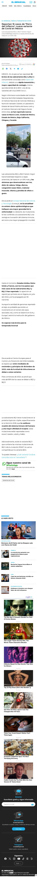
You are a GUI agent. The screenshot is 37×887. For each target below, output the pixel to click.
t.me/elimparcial (18, 846)
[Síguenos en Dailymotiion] (32, 859)
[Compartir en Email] (18, 68)
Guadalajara (27, 6)
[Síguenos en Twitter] (10, 859)
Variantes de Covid (24, 21)
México (14, 21)
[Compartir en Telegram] (14, 68)
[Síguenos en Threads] (27, 859)
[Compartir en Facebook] (7, 68)
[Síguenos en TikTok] (23, 859)
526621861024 (18, 822)
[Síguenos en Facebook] (5, 859)
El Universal (7, 63)
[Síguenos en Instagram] (14, 859)
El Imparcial (6, 21)
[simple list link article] (18, 531)
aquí (13, 469)
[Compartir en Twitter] (10, 68)
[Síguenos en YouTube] (18, 859)
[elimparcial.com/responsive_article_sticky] (36, 875)
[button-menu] (2, 2)
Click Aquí (18, 829)
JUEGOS (4, 6)
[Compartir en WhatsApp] (3, 68)
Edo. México (18, 6)
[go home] (18, 870)
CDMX (10, 6)
